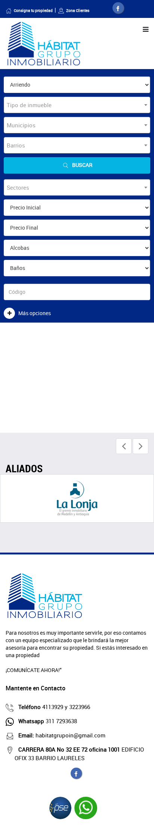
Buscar (82, 164)
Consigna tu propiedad (33, 10)
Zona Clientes (77, 10)
